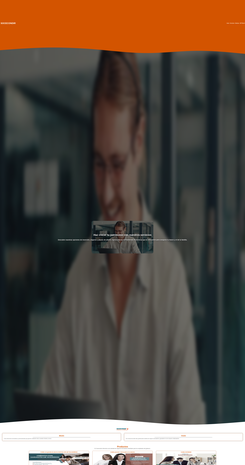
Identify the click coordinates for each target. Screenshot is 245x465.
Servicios (232, 23)
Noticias (237, 23)
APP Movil (242, 23)
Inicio (228, 23)
